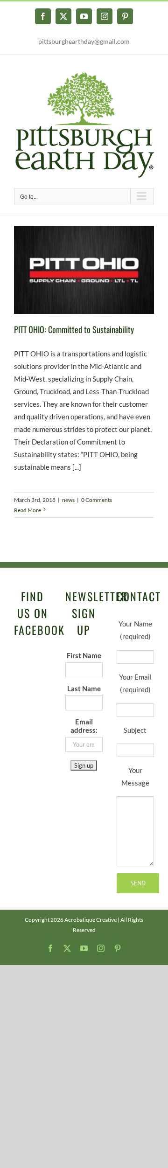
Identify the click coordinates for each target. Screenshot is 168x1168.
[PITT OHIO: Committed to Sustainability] (84, 270)
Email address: (84, 725)
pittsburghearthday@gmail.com (84, 41)
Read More (27, 510)
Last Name (84, 688)
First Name (84, 655)
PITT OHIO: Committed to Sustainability (74, 329)
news (68, 499)
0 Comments (96, 499)
